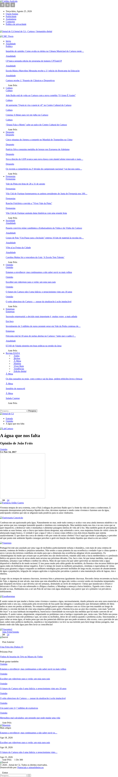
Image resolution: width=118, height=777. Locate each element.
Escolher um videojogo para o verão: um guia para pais (31, 282)
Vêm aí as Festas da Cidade (18, 247)
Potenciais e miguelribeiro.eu (30, 767)
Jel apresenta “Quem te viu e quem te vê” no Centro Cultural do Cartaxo (38, 105)
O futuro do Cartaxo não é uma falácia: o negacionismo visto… (28, 752)
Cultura (9, 88)
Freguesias (10, 176)
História (17, 363)
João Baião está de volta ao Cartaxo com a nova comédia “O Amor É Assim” (41, 95)
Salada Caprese (13, 398)
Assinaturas (11, 19)
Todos (16, 356)
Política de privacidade (16, 24)
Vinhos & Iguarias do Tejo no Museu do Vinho (21, 656)
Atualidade (11, 43)
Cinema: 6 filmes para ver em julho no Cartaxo (27, 115)
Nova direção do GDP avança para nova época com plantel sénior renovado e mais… (44, 159)
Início (8, 41)
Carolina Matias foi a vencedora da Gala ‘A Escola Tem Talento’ (35, 257)
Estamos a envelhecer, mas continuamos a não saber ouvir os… (28, 732)
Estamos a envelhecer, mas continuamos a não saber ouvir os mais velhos (39, 272)
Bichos (16, 358)
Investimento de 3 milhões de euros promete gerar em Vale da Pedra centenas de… (43, 326)
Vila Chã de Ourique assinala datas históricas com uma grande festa (36, 213)
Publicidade (11, 16)
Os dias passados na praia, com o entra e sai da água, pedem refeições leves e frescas (44, 379)
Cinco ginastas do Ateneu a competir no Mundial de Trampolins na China (39, 139)
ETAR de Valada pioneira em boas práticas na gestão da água (33, 346)
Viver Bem (18, 366)
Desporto (10, 132)
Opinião (9, 265)
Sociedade (10, 220)
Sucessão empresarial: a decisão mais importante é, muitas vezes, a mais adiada (41, 316)
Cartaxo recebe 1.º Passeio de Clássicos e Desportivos (30, 80)
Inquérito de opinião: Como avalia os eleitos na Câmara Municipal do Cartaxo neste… (45, 51)
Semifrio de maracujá (15, 388)
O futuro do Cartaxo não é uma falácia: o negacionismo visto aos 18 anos (39, 292)
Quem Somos (12, 14)
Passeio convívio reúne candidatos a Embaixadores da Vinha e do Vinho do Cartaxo (44, 228)
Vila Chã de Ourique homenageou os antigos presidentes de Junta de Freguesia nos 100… (46, 193)
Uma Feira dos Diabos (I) (11, 647)
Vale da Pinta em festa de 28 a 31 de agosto (25, 184)
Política (9, 46)
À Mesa (17, 361)
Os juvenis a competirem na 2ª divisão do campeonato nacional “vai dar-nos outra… (44, 169)
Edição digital (19, 371)
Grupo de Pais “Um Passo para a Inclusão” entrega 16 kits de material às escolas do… (45, 238)
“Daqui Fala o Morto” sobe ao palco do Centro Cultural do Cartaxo (36, 124)
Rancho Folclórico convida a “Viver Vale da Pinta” (29, 203)
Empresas (10, 309)
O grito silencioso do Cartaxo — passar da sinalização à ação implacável (38, 301)
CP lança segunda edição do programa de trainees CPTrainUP (34, 61)
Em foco (10, 321)
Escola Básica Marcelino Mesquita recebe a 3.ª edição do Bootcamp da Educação (43, 70)
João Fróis (7, 632)
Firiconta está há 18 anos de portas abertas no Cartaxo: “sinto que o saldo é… (41, 336)
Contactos (10, 21)
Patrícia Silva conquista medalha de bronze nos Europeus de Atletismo (38, 149)
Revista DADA (13, 353)
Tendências (18, 368)
